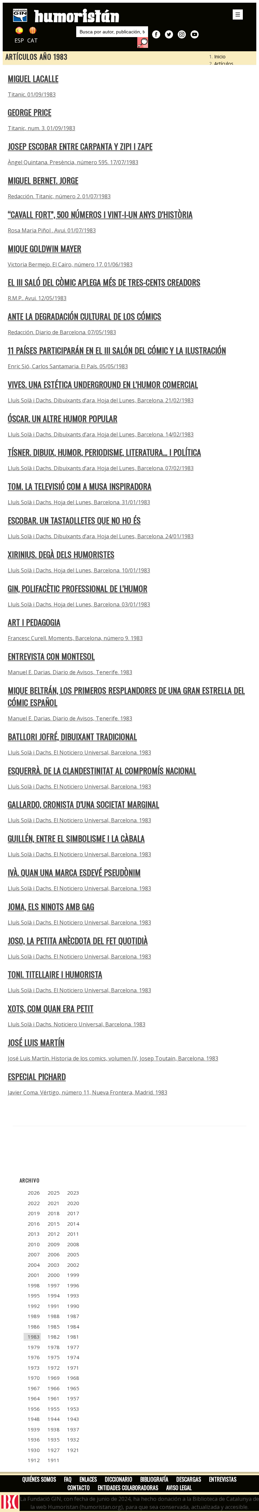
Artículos (223, 63)
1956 (34, 1408)
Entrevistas (222, 1479)
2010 (34, 1244)
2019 (34, 1213)
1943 (73, 1419)
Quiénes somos (39, 1479)
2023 (73, 1192)
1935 (54, 1439)
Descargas (188, 1479)
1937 (73, 1429)
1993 (73, 1295)
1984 (73, 1326)
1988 (54, 1316)
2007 (34, 1254)
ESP (19, 40)
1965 (73, 1388)
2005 (73, 1254)
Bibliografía (154, 1479)
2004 (34, 1264)
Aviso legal (179, 1488)
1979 (34, 1347)
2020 (73, 1203)
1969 (54, 1377)
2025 (54, 1192)
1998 (34, 1285)
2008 (73, 1244)
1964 (34, 1398)
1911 (54, 1460)
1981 (73, 1336)
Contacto (78, 1488)
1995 (34, 1295)
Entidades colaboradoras (128, 1488)
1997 (54, 1285)
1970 (34, 1377)
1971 (73, 1367)
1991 (54, 1306)
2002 (73, 1264)
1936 (34, 1439)
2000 (54, 1275)
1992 (34, 1306)
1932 (73, 1439)
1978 (54, 1347)
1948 (34, 1419)
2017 (73, 1213)
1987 (73, 1316)
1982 (54, 1336)
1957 (73, 1398)
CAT (32, 40)
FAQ (67, 1479)
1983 (34, 1336)
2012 (54, 1233)
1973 (34, 1367)
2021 (54, 1203)
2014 (73, 1223)
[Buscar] (142, 42)
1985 (54, 1326)
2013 (34, 1233)
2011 (73, 1233)
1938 (54, 1429)
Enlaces (88, 1479)
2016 (34, 1223)
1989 (34, 1316)
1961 (54, 1398)
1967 (34, 1388)
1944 (54, 1419)
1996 (73, 1285)
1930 (34, 1450)
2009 (54, 1244)
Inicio (220, 56)
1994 (54, 1295)
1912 (34, 1460)
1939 (34, 1429)
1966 (54, 1388)
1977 (73, 1347)
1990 (73, 1306)
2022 (34, 1203)
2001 (34, 1275)
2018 (54, 1213)
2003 (54, 1264)
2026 (34, 1192)
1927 (54, 1450)
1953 (73, 1408)
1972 (54, 1367)
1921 (73, 1450)
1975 (54, 1357)
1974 (73, 1357)
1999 (73, 1275)
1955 (54, 1408)
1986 (34, 1326)
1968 (73, 1377)
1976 (34, 1357)
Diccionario (118, 1479)
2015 (54, 1223)
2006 (54, 1254)
